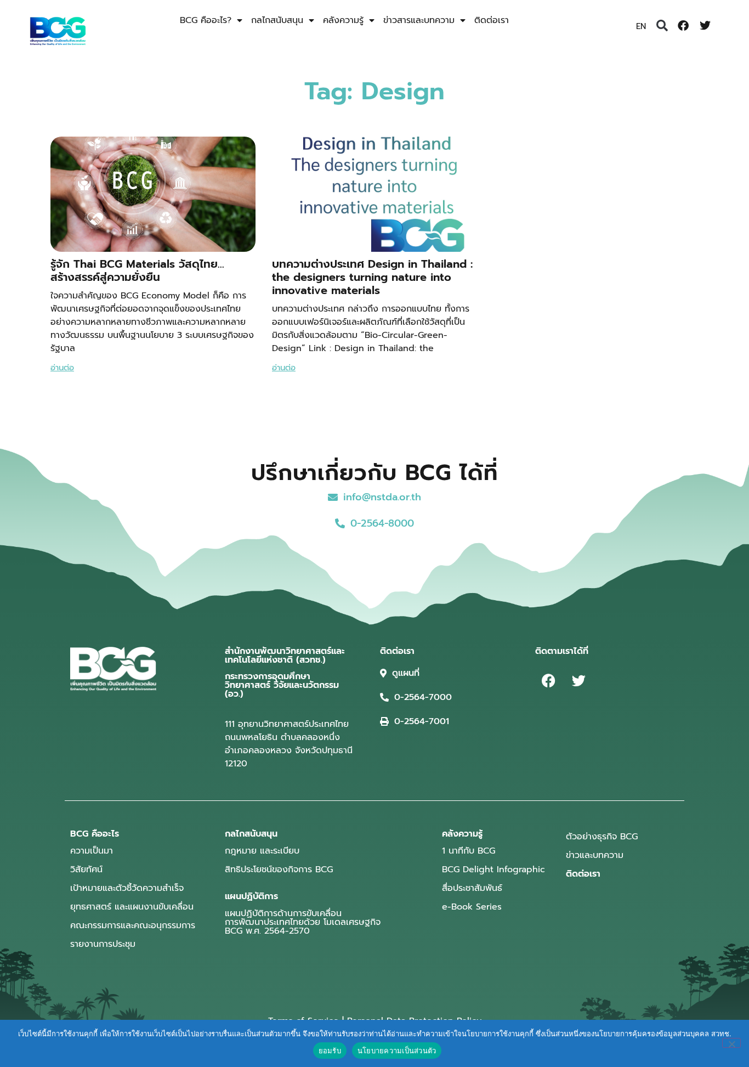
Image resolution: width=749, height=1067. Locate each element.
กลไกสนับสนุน (277, 20)
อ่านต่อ (62, 368)
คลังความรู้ (343, 20)
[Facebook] (683, 26)
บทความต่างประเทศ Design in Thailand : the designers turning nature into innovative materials (372, 277)
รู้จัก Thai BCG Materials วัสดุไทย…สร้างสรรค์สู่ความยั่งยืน (137, 270)
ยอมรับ (330, 1050)
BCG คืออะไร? (205, 20)
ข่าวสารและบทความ (419, 20)
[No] (731, 1043)
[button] (661, 25)
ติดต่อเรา (491, 20)
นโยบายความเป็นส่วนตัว (397, 1050)
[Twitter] (705, 26)
